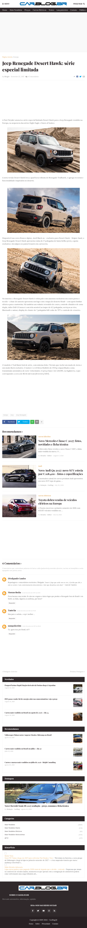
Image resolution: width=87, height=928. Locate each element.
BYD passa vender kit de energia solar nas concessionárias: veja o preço (31, 699)
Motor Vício (9, 856)
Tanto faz (12, 610)
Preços (27, 10)
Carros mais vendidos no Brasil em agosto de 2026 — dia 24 (27, 713)
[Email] (84, 77)
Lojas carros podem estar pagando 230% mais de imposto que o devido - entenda (34, 869)
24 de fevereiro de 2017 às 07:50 (26, 611)
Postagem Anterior (10, 672)
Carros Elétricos (39, 10)
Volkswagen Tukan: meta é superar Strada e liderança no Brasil (28, 735)
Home (4, 10)
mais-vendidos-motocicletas (43, 835)
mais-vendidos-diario (43, 828)
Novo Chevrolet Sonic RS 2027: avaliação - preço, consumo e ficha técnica (37, 806)
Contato (73, 10)
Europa (16, 57)
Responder (12, 603)
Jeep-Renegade (21, 415)
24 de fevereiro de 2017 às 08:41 (31, 626)
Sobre (37, 924)
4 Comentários (33, 77)
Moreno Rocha (14, 592)
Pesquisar (77, 4)
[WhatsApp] (32, 422)
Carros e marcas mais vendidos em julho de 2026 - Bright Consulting (30, 762)
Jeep (12, 415)
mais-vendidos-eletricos (43, 831)
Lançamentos (62, 10)
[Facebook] (77, 77)
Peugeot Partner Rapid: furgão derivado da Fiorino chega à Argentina (30, 685)
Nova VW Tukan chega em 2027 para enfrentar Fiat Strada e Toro (29, 858)
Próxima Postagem (77, 672)
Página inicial (7, 57)
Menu (7, 4)
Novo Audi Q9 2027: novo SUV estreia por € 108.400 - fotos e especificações (60, 472)
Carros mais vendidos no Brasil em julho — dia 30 (23, 749)
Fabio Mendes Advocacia (14, 867)
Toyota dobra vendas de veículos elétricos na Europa (57, 501)
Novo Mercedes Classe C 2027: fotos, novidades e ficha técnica (60, 442)
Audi (40, 466)
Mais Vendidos (16, 10)
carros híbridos (44, 436)
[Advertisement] (43, 32)
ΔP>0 (43, 838)
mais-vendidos (43, 825)
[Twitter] (80, 77)
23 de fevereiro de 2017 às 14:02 (31, 593)
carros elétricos (44, 496)
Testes (51, 10)
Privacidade (46, 924)
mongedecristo (14, 625)
